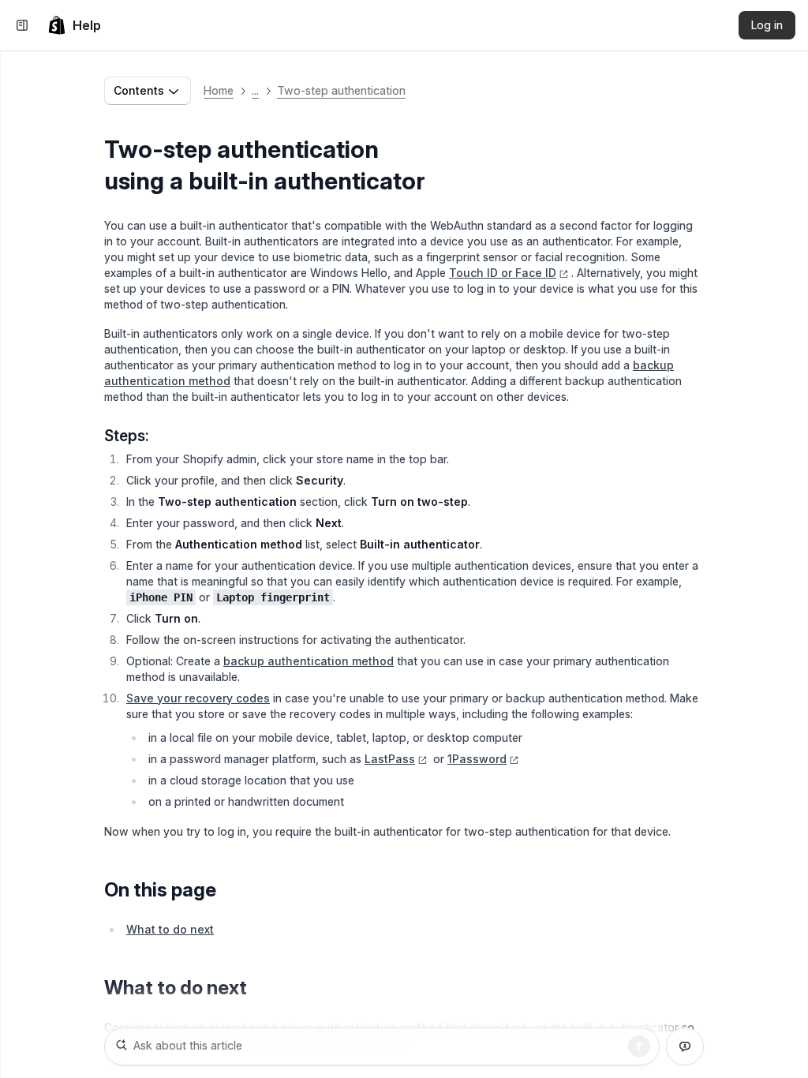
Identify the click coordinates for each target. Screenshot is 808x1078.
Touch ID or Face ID (502, 272)
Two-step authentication (341, 90)
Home (219, 90)
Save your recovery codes (198, 698)
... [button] (255, 90)
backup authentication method (308, 661)
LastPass (390, 758)
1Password (477, 758)
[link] (74, 25)
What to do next (170, 929)
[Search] (639, 1046)
